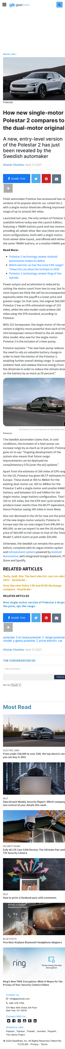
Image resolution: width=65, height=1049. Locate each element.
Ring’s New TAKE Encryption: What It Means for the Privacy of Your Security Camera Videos (33, 983)
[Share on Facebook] (16, 178)
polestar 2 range (41, 637)
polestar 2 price (35, 640)
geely (19, 640)
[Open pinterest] (19, 1021)
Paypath (52, 1031)
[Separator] (8, 188)
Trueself (31, 1031)
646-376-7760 (16, 1003)
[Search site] (59, 5)
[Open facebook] (14, 1021)
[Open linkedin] (35, 1021)
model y (9, 640)
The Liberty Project (15, 1034)
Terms (44, 1044)
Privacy (34, 1044)
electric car (54, 640)
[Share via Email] (56, 178)
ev (20, 637)
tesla (25, 637)
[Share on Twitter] (36, 178)
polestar (59, 637)
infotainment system (21, 552)
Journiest (41, 1031)
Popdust (10, 1031)
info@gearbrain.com (20, 998)
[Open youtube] (24, 1021)
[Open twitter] (8, 1021)
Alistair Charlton (13, 164)
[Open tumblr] (29, 1021)
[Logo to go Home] (19, 5)
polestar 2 (10, 637)
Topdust (20, 1031)
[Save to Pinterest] (46, 178)
